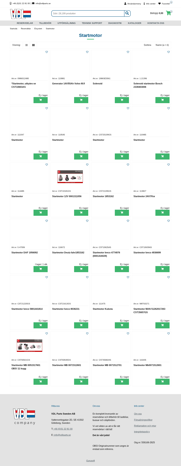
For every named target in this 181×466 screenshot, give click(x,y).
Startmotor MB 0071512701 (107, 365)
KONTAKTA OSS (155, 23)
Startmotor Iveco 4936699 (147, 252)
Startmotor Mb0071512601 (147, 365)
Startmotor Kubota (103, 309)
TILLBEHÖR (45, 23)
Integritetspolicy (142, 432)
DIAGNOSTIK (115, 23)
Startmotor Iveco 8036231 (65, 309)
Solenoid (97, 83)
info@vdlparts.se (43, 3)
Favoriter (165, 4)
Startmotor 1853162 (103, 196)
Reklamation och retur (145, 426)
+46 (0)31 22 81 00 (21, 3)
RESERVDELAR (25, 23)
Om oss (138, 414)
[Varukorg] (168, 14)
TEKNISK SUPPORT (92, 23)
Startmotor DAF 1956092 (24, 252)
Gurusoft (90, 461)
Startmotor (17, 140)
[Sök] (127, 13)
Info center (150, 4)
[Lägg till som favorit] (47, 52)
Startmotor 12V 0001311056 (66, 196)
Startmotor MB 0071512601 (66, 365)
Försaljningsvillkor (143, 420)
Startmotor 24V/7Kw (144, 196)
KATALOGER (134, 23)
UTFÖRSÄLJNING (67, 23)
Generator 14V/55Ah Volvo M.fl (68, 83)
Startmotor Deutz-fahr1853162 (68, 252)
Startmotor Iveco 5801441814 (27, 309)
